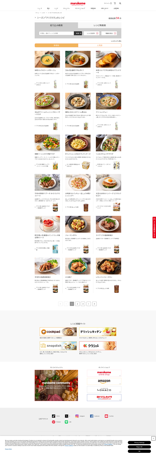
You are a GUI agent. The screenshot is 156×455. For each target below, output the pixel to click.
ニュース (39, 8)
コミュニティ (66, 8)
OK (139, 451)
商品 (48, 8)
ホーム (37, 12)
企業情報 (116, 8)
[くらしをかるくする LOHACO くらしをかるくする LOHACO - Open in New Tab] (104, 389)
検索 (120, 3)
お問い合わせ (104, 8)
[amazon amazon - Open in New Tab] (104, 381)
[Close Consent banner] (153, 438)
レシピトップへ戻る (116, 41)
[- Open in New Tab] (115, 3)
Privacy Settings (139, 442)
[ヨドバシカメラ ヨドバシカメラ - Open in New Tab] (104, 397)
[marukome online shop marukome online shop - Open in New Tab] (104, 373)
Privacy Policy (8, 449)
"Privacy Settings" (108, 444)
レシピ (56, 8)
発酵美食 (93, 8)
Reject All (139, 447)
